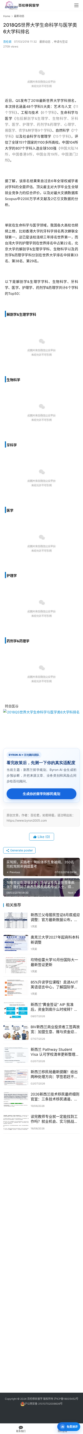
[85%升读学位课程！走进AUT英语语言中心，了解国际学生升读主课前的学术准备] (16, 988)
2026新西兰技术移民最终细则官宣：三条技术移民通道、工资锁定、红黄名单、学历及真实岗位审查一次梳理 (55, 1097)
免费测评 (72, 1426)
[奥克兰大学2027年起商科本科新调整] (16, 943)
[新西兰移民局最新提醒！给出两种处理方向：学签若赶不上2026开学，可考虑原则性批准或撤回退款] (16, 1077)
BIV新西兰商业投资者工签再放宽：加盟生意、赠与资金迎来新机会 (55, 1029)
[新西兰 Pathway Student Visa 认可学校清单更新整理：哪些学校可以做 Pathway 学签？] (16, 1055)
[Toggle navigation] (76, 5)
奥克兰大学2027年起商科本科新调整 (55, 939)
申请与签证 (61, 41)
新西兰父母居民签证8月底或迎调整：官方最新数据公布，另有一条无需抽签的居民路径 (55, 917)
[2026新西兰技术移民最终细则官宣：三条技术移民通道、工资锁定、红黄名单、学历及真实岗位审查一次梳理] (16, 1100)
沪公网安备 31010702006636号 (44, 1403)
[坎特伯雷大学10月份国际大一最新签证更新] (16, 965)
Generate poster (21, 850)
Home (6, 16)
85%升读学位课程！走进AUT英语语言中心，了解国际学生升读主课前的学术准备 (54, 985)
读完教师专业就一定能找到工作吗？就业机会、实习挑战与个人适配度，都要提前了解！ (54, 1119)
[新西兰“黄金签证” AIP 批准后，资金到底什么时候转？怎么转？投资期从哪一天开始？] (16, 1010)
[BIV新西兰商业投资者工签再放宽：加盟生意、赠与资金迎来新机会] (16, 1032)
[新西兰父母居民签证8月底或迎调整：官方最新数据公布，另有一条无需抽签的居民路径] (16, 920)
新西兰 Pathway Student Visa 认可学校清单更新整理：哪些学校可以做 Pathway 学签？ (55, 1052)
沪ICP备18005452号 (66, 1398)
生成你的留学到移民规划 (41, 794)
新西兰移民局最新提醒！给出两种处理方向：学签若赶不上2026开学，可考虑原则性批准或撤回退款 (55, 1074)
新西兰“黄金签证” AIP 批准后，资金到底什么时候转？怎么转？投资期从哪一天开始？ (54, 1007)
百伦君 (7, 41)
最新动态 (44, 41)
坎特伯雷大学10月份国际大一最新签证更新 (54, 962)
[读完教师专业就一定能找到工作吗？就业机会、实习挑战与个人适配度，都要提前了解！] (16, 1122)
